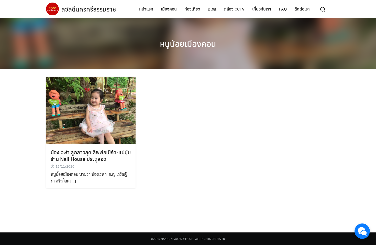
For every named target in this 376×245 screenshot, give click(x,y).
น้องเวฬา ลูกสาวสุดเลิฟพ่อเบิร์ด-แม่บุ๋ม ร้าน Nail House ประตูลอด (91, 155)
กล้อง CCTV (234, 9)
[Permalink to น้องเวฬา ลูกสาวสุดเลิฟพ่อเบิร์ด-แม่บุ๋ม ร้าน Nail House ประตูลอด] (91, 110)
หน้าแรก (146, 9)
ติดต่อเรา (302, 9)
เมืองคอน (169, 9)
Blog (212, 9)
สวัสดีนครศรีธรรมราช (88, 9)
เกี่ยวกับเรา (261, 9)
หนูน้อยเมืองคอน (188, 43)
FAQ (283, 9)
